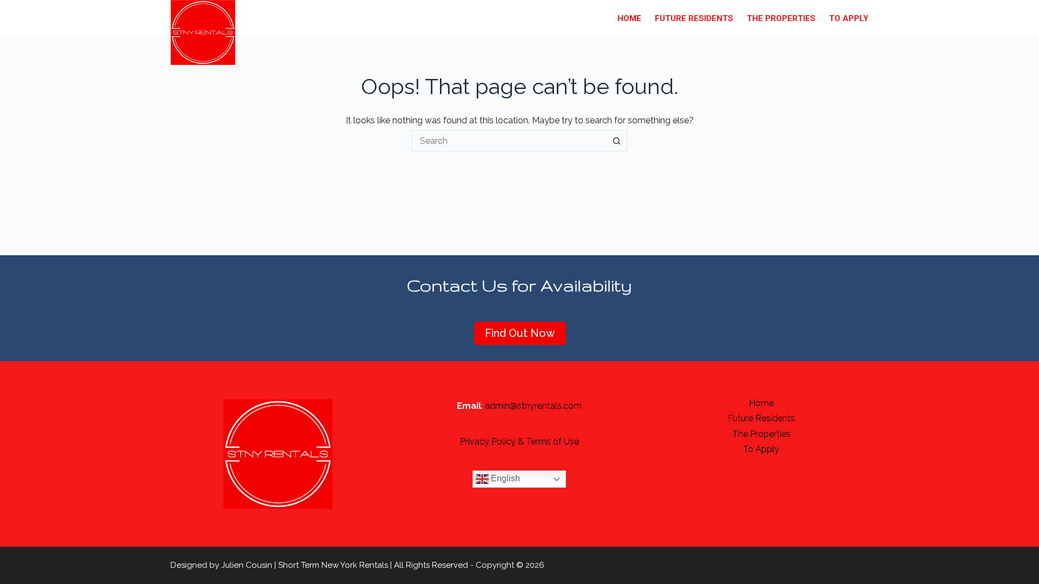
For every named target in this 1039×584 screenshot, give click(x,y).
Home (629, 18)
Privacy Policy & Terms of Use (519, 441)
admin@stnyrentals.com (533, 406)
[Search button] (617, 140)
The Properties (781, 18)
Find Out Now (520, 333)
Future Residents (694, 18)
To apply (849, 18)
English (504, 478)
